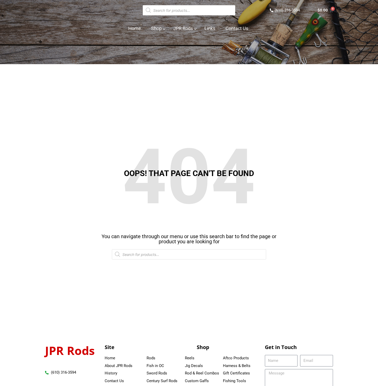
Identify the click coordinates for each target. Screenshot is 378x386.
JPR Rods (70, 350)
